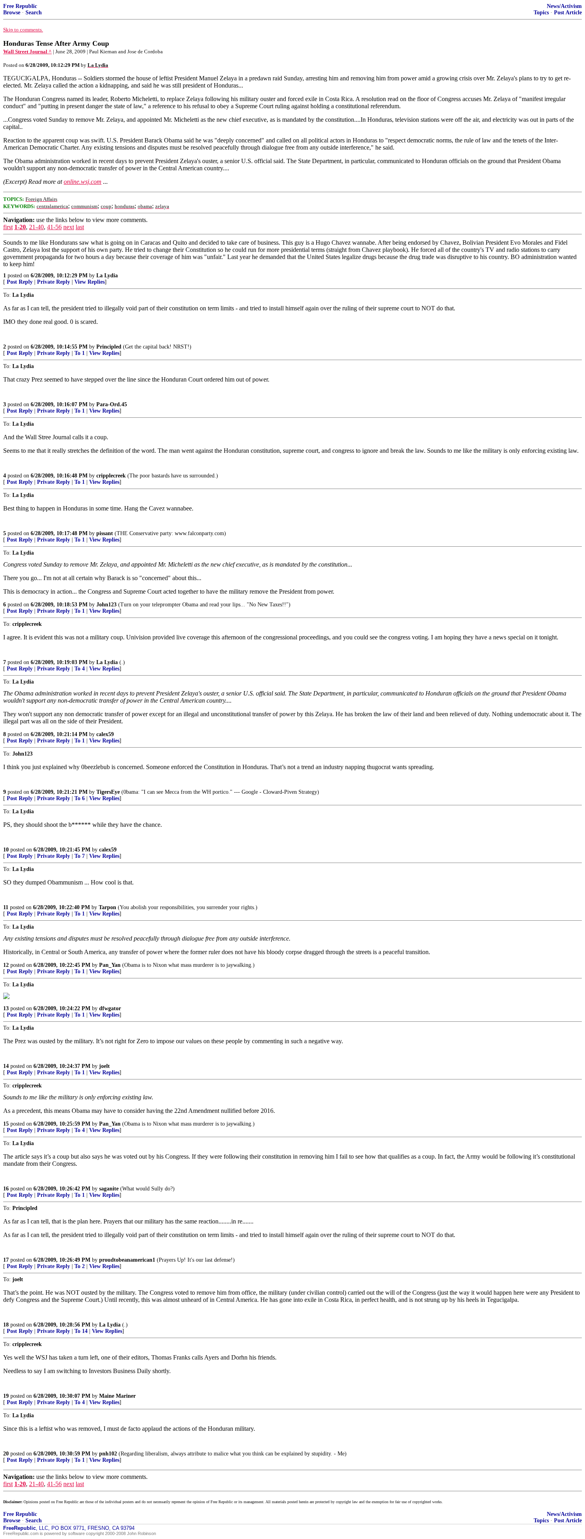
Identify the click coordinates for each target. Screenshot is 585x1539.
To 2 (79, 1266)
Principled (108, 347)
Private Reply (53, 282)
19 (6, 1396)
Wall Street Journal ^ (27, 52)
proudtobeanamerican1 (127, 1260)
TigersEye (108, 792)
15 (6, 1124)
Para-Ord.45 (111, 404)
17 (6, 1260)
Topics (541, 13)
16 (6, 1189)
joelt (104, 1066)
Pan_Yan (110, 965)
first (8, 227)
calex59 (105, 734)
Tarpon (107, 907)
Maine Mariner (117, 1396)
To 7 (79, 856)
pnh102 (108, 1454)
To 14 (81, 1331)
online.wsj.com (82, 181)
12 (6, 965)
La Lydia (107, 276)
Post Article (568, 13)
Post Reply (20, 282)
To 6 (79, 798)
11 (5, 907)
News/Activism (564, 6)
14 (6, 1066)
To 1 (79, 353)
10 (6, 850)
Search (33, 13)
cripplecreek (111, 476)
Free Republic (20, 6)
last (80, 227)
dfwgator (110, 1008)
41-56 (54, 227)
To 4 (79, 669)
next (68, 227)
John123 (106, 605)
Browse (11, 13)
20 (6, 1454)
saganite (109, 1189)
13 (6, 1008)
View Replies (89, 282)
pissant (104, 533)
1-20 (20, 227)
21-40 (36, 227)
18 (6, 1325)
